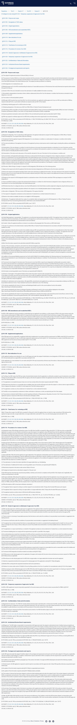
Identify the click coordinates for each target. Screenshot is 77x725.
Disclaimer (36, 721)
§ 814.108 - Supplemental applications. (12, 33)
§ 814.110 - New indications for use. (11, 37)
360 (20, 123)
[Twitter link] (46, 721)
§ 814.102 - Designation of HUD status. (12, 22)
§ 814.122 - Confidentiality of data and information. (15, 60)
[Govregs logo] (8, 3)
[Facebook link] (50, 721)
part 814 (29, 11)
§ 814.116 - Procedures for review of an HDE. (14, 49)
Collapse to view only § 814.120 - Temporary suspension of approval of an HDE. (23, 14)
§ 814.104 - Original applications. (10, 26)
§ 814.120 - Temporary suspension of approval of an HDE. (17, 56)
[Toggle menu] (74, 3)
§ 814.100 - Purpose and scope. (10, 18)
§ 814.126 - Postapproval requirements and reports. (15, 68)
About (32, 721)
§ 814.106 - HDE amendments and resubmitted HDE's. (16, 30)
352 (15, 123)
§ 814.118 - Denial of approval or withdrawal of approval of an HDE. (19, 53)
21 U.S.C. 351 (11, 123)
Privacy (42, 721)
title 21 (12, 11)
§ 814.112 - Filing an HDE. (9, 41)
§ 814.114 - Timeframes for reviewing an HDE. (14, 45)
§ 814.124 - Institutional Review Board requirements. (16, 64)
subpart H (37, 11)
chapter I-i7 (20, 11)
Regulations (4, 11)
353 (17, 123)
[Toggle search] (70, 3)
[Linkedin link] (53, 721)
